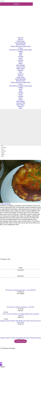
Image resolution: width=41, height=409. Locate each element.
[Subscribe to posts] (20, 15)
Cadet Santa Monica (5, 204)
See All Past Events (20, 341)
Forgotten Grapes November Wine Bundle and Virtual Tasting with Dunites (20, 338)
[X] (20, 408)
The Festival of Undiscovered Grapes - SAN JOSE (20, 307)
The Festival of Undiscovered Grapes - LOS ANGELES (20, 290)
